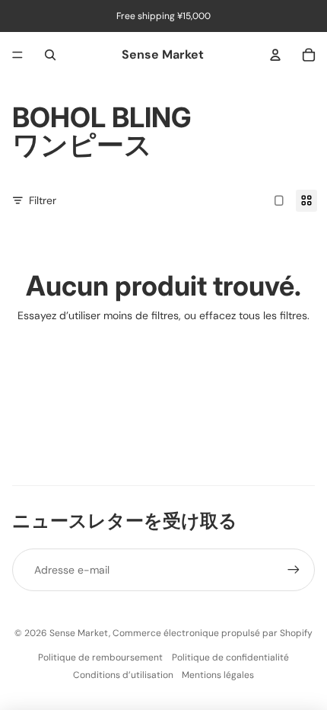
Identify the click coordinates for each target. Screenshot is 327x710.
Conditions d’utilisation (123, 675)
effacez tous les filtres (253, 315)
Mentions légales (218, 675)
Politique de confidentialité (230, 657)
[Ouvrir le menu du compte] (275, 55)
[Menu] (17, 54)
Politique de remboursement (100, 657)
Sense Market (79, 633)
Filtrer (42, 200)
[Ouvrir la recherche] (50, 55)
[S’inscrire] (293, 569)
